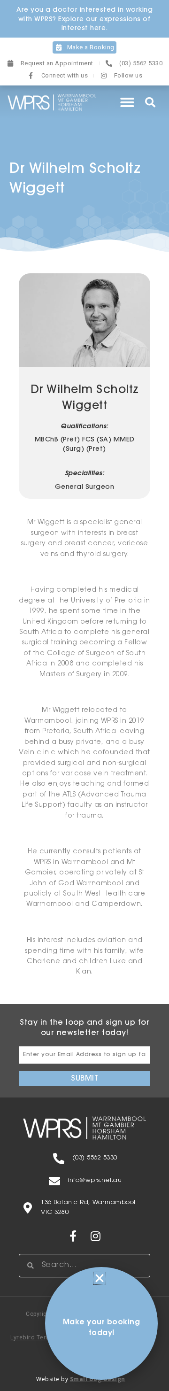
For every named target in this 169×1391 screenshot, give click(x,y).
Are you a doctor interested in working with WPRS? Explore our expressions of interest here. (84, 19)
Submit (84, 1078)
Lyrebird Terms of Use (42, 1337)
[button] (127, 102)
